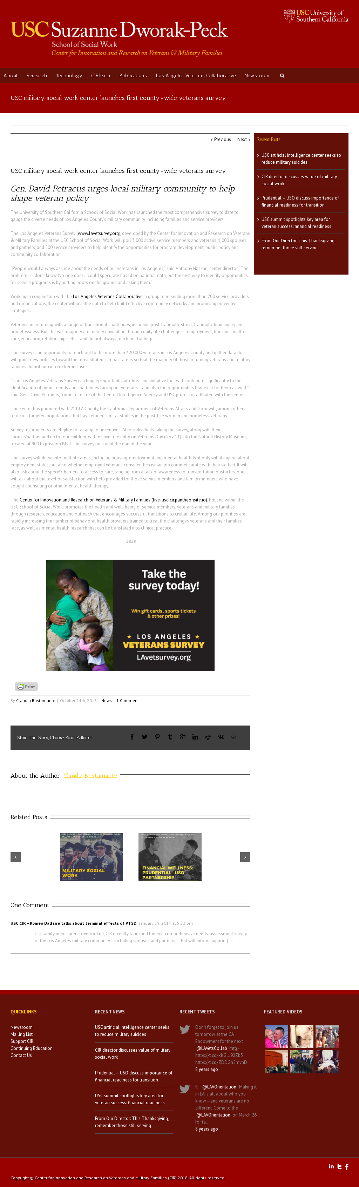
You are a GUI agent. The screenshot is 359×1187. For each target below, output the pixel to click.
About (11, 76)
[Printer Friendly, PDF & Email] (27, 686)
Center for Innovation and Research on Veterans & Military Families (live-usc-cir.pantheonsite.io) (113, 500)
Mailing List (22, 1034)
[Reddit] (208, 737)
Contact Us (21, 1055)
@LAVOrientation (219, 1087)
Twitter (339, 1166)
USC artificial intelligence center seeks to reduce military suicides (132, 1030)
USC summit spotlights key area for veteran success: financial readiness (130, 1099)
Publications (133, 76)
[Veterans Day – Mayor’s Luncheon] (301, 1061)
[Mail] (233, 737)
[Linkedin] (195, 737)
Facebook (346, 1167)
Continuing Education (32, 1048)
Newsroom (257, 76)
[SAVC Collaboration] (327, 1036)
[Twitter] (145, 737)
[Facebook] (132, 737)
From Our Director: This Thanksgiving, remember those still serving (132, 1121)
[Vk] (221, 737)
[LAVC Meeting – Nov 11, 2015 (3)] (327, 1061)
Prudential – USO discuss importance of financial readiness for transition (133, 1076)
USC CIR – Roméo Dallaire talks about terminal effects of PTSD (73, 923)
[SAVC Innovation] (301, 1036)
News (106, 700)
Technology (69, 76)
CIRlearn (100, 76)
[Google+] (182, 737)
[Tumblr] (170, 737)
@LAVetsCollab (211, 1048)
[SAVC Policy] (276, 1036)
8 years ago (206, 1069)
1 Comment (127, 700)
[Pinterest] (157, 737)
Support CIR (22, 1041)
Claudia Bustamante (35, 700)
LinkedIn (331, 1166)
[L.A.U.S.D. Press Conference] (276, 1061)
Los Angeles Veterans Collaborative (196, 76)
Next (242, 139)
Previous (222, 139)
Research (37, 76)
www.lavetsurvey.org (98, 233)
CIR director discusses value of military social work (132, 1053)
